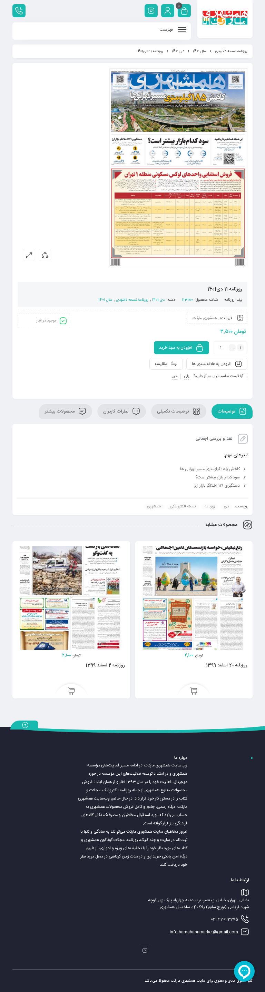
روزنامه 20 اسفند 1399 (226, 665)
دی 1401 (177, 51)
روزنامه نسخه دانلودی (231, 51)
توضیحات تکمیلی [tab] (173, 411)
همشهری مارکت (205, 318)
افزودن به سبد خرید (175, 347)
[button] (193, 691)
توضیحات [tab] (226, 411)
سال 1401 (200, 51)
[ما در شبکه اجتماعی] (151, 10)
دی (226, 507)
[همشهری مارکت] (225, 19)
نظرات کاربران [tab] (116, 411)
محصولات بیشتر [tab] (60, 411)
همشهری (154, 507)
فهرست (166, 29)
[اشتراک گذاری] (45, 255)
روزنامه (229, 300)
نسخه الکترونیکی (183, 507)
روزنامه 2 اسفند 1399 (105, 665)
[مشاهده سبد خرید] (184, 12)
